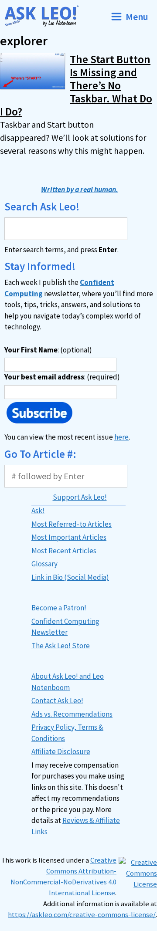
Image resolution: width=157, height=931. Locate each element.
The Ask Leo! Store (60, 645)
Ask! (37, 510)
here (121, 437)
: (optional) (48, 350)
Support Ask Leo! (80, 497)
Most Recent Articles (63, 550)
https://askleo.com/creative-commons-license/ (82, 914)
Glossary (44, 564)
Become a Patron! (58, 608)
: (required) (62, 377)
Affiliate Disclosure (60, 751)
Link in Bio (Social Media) (70, 577)
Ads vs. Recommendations (72, 714)
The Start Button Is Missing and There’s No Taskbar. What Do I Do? (76, 85)
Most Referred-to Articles (71, 524)
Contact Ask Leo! (57, 700)
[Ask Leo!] (45, 16)
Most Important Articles (68, 537)
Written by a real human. (79, 189)
